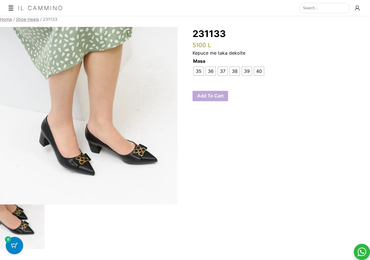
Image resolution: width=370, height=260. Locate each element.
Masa (199, 61)
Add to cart (210, 95)
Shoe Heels (27, 19)
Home (6, 19)
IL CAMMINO (41, 8)
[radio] (199, 71)
